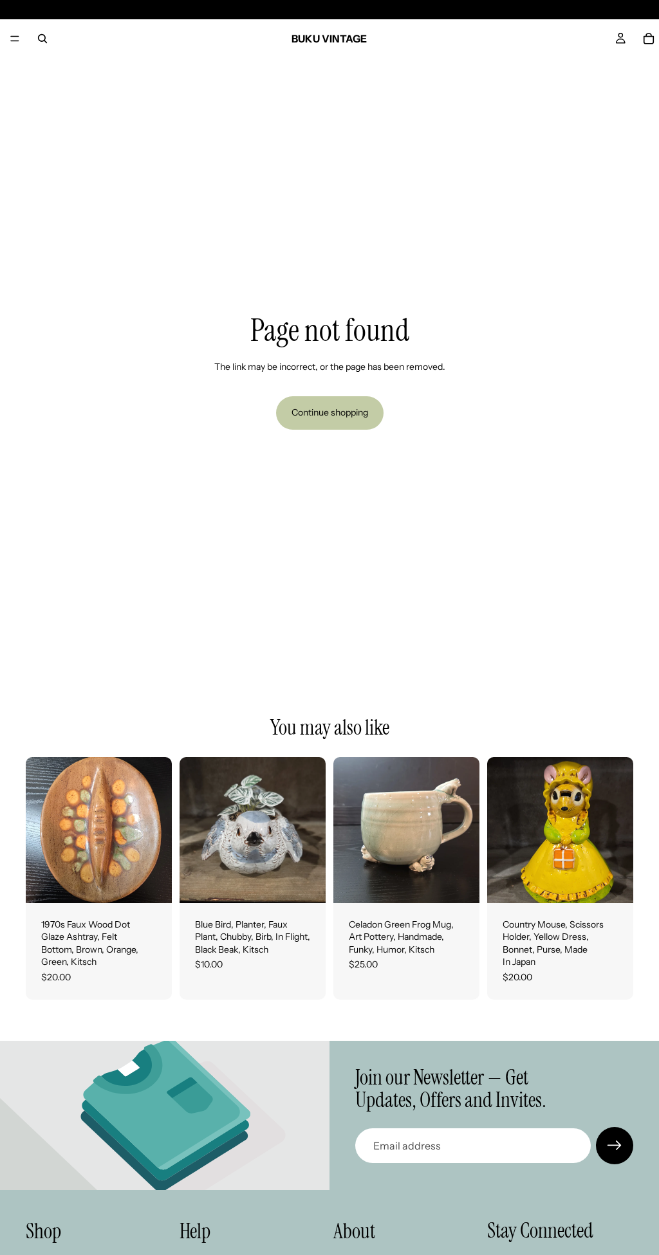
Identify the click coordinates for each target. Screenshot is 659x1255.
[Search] (42, 38)
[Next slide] (158, 830)
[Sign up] (614, 1145)
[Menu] (15, 38)
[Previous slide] (40, 830)
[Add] (151, 883)
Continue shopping (330, 412)
